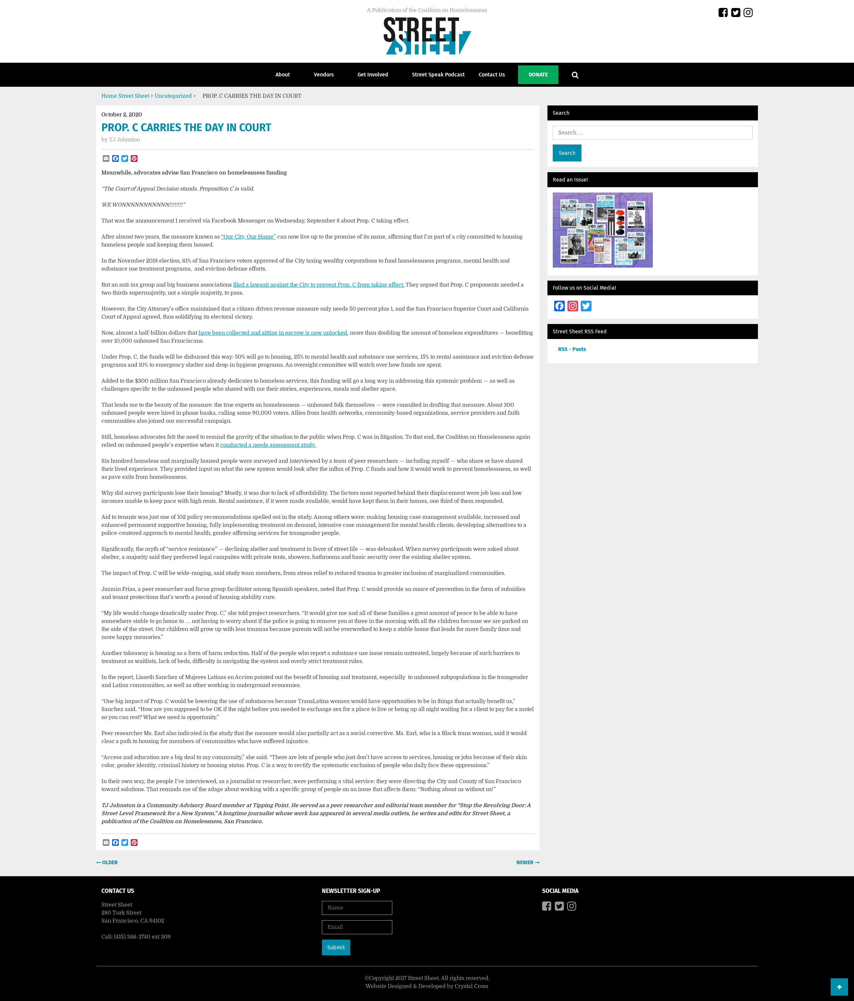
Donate (538, 74)
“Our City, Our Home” (248, 237)
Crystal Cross (471, 986)
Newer (525, 862)
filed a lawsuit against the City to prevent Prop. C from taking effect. (318, 285)
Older (109, 862)
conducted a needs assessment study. (268, 445)
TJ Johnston (124, 140)
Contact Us (492, 74)
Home (109, 96)
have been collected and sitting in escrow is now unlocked (272, 333)
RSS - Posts (572, 349)
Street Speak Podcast (438, 74)
